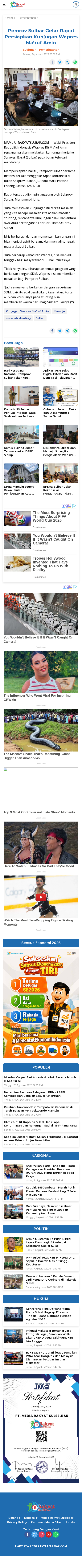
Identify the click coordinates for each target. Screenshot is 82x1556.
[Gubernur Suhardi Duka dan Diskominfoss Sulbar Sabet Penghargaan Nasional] (60, 396)
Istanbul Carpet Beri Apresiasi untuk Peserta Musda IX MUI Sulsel (40, 1079)
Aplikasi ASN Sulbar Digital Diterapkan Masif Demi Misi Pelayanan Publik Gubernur (60, 374)
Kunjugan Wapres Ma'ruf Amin (27, 311)
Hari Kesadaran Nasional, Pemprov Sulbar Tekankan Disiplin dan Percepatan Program (21, 374)
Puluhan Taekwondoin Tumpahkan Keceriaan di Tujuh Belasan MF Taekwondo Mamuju (38, 1108)
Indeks (71, 1522)
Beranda (14, 1518)
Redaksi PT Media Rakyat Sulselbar (48, 1518)
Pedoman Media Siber (46, 1522)
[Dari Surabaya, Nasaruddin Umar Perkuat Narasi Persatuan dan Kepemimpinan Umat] (13, 1211)
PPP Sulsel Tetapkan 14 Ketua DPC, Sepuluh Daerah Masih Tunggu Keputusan (50, 1261)
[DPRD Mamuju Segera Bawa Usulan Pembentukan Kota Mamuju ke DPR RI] (21, 473)
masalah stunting (18, 318)
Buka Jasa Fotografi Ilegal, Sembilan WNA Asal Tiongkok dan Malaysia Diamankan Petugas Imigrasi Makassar (51, 1358)
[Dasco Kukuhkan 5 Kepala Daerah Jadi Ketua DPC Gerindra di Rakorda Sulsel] (13, 1281)
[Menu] (5, 4)
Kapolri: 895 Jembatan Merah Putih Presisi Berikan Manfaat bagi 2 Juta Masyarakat (51, 1191)
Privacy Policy (17, 1522)
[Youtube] (49, 1534)
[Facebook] (27, 1534)
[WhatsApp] (56, 1534)
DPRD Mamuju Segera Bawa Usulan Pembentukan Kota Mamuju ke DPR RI (19, 490)
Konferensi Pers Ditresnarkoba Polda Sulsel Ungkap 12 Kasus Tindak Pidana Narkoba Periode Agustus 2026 (48, 1314)
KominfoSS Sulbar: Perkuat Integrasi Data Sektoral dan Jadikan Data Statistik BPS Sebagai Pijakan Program (20, 413)
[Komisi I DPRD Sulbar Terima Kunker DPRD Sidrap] (21, 434)
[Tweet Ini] (60, 62)
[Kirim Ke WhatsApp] (75, 62)
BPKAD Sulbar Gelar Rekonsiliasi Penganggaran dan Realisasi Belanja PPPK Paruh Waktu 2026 (59, 490)
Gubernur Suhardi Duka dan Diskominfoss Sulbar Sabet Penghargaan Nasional (59, 413)
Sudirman (29, 49)
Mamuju (59, 311)
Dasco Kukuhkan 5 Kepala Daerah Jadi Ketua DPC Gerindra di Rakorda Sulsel (51, 1279)
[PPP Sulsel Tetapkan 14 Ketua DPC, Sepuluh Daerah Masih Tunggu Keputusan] (13, 1263)
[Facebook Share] (52, 62)
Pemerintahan (49, 49)
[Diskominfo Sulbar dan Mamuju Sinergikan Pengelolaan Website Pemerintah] (60, 434)
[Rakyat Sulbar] (17, 4)
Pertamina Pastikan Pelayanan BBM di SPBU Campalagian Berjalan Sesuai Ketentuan (35, 1094)
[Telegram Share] (67, 62)
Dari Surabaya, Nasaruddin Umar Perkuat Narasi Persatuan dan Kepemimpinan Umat (49, 1209)
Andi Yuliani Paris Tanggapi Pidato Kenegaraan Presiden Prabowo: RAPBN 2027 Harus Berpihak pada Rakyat (50, 1171)
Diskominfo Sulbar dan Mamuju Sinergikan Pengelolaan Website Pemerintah (59, 451)
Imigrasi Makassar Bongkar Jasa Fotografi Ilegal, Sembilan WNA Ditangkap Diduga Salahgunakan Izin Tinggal (49, 1336)
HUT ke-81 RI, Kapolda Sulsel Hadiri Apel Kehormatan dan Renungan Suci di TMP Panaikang (40, 1123)
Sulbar (40, 318)
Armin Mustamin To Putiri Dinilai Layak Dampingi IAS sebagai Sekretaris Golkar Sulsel (48, 1242)
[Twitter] (34, 1534)
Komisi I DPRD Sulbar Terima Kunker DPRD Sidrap (19, 451)
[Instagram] (42, 1534)
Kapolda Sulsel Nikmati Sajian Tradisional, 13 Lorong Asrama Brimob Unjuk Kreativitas (41, 1138)
